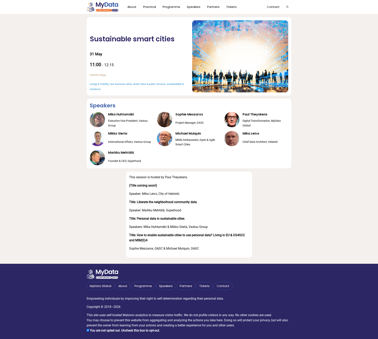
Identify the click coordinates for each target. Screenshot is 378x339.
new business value (121, 84)
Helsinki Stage (98, 74)
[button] (287, 7)
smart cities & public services (149, 84)
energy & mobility (99, 84)
